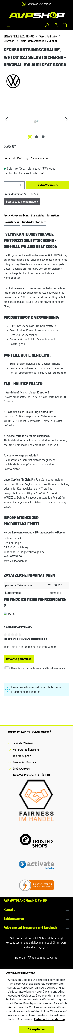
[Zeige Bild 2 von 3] (36, 136)
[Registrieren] (56, 25)
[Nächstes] (66, 119)
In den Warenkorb (47, 185)
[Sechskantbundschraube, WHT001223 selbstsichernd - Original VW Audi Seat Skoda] (36, 119)
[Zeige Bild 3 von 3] (43, 136)
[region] (36, 119)
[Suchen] (46, 25)
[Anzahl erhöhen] (21, 185)
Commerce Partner (47, 957)
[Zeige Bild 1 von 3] (29, 136)
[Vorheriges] (6, 119)
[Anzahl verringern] (8, 185)
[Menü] (8, 25)
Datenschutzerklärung (49, 1019)
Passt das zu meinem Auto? (22, 201)
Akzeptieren (36, 1029)
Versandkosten (14, 942)
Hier (41, 173)
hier (10, 1007)
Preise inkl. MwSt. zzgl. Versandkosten (26, 158)
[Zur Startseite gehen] (36, 15)
